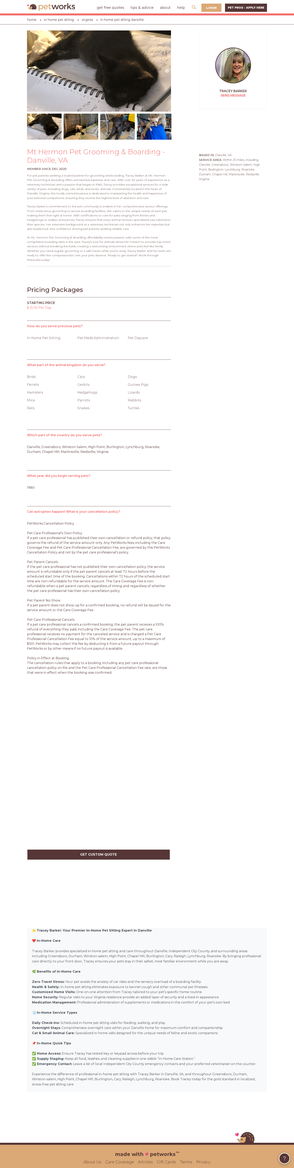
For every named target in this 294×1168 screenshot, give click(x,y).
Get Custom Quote (98, 854)
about (165, 7)
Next (167, 71)
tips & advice (142, 7)
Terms (186, 1162)
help (181, 7)
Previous (31, 71)
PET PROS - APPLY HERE (246, 7)
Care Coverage (119, 1162)
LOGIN (211, 8)
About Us (92, 1162)
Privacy (203, 1162)
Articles (145, 1162)
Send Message (233, 95)
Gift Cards (166, 1162)
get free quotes (110, 7)
